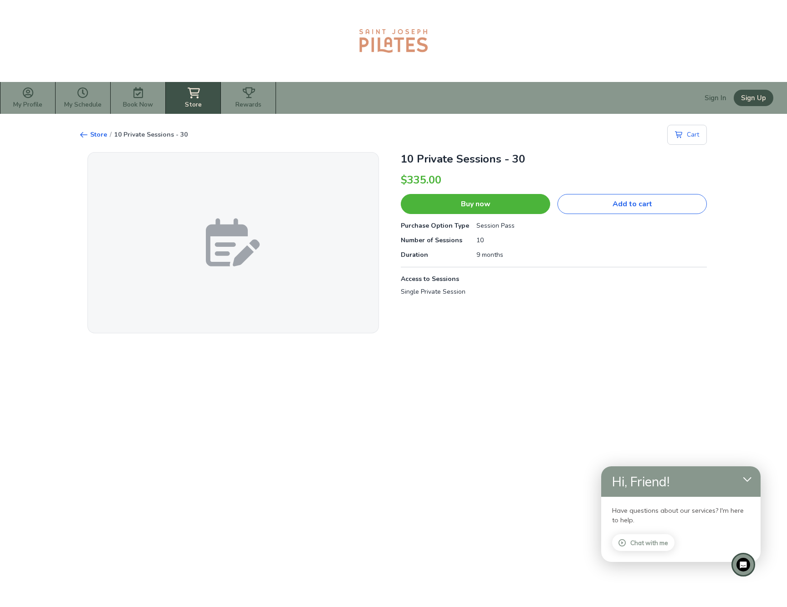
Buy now (476, 204)
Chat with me (649, 542)
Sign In (715, 97)
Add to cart (632, 204)
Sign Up (753, 97)
